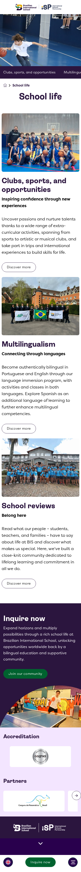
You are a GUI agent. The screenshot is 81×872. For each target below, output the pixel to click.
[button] (8, 862)
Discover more (19, 267)
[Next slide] (76, 795)
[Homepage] (7, 85)
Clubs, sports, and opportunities (29, 72)
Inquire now (40, 862)
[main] (40, 443)
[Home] (40, 7)
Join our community (25, 674)
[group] (40, 756)
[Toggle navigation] (73, 862)
